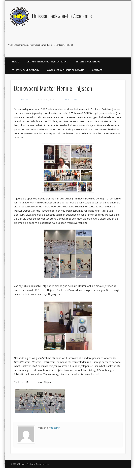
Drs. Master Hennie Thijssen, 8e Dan (47, 61)
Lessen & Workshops (88, 61)
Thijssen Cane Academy (25, 70)
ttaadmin (25, 99)
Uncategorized (70, 99)
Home (15, 61)
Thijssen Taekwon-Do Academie (61, 16)
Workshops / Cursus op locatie (65, 70)
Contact (97, 70)
